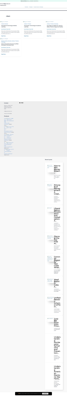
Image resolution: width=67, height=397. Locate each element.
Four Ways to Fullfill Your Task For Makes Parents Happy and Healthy (55, 26)
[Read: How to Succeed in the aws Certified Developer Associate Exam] (4, 38)
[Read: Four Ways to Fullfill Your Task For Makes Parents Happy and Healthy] (49, 21)
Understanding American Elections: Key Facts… (57, 372)
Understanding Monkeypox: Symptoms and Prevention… (57, 345)
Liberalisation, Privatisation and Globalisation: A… (57, 214)
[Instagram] (22, 102)
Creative (2, 23)
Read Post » (3, 35)
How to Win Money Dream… (57, 169)
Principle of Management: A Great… (57, 189)
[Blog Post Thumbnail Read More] (50, 168)
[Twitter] (21, 102)
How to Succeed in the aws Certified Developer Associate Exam (9, 44)
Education (6, 23)
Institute (25, 23)
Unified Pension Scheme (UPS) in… (57, 302)
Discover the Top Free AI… (57, 240)
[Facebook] (19, 102)
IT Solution (29, 23)
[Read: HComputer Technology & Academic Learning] (27, 21)
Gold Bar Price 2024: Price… (57, 322)
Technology (56, 23)
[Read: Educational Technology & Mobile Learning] (4, 21)
